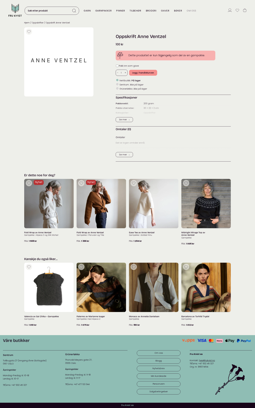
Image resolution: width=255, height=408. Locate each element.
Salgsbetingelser (158, 391)
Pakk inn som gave (129, 65)
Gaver (165, 10)
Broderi (151, 10)
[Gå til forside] (15, 16)
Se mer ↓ (124, 119)
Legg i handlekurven (143, 72)
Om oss (191, 10)
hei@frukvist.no (207, 360)
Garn (87, 10)
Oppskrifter (38, 22)
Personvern (159, 383)
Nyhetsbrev (158, 368)
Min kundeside (158, 376)
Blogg (159, 360)
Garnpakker (103, 10)
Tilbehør (135, 10)
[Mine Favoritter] (237, 11)
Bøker (178, 10)
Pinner (120, 10)
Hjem (27, 22)
